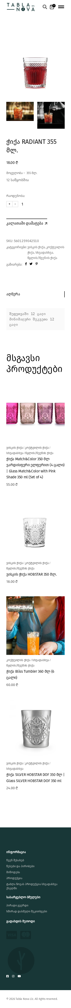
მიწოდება (13, 872)
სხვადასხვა (44, 252)
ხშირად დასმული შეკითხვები (26, 911)
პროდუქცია (14, 878)
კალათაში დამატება (24, 223)
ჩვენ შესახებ (15, 860)
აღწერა (13, 294)
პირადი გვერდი (17, 905)
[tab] (35, 294)
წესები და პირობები (20, 866)
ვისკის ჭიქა (36, 247)
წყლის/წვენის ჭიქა (42, 258)
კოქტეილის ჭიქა (37, 448)
